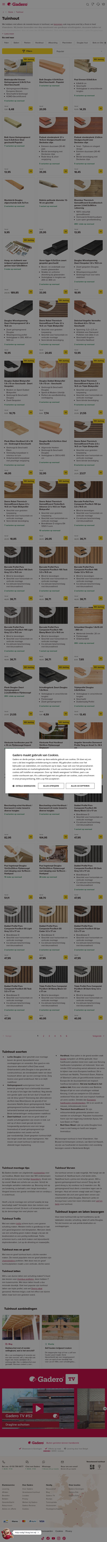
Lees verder (65, 778)
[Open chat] (7, 1534)
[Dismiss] (38, 1532)
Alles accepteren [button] (80, 786)
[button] (24, 785)
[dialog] (53, 771)
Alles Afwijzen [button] (51, 786)
